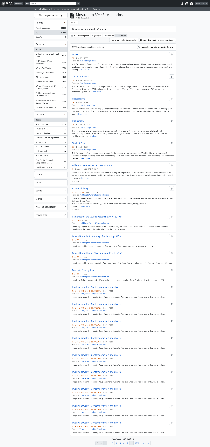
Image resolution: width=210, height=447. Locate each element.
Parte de (40, 44)
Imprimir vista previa (81, 36)
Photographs (78, 98)
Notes (75, 54)
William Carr (51, 143)
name (39, 174)
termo (39, 190)
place (38, 182)
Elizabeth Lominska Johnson (51, 138)
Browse (18, 4)
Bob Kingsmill (51, 152)
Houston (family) (51, 134)
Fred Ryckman (51, 129)
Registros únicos (51, 28)
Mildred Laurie (51, 156)
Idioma (39, 22)
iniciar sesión (201, 4)
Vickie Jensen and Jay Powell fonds (51, 55)
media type (41, 214)
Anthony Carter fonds (51, 73)
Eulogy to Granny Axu (83, 270)
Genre (39, 198)
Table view (121, 36)
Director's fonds (51, 77)
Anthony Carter (51, 125)
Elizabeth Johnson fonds (51, 108)
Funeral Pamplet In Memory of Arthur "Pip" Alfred (97, 236)
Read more (85, 69)
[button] (181, 3)
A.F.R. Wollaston (51, 147)
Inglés (51, 33)
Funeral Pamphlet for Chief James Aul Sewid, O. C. (97, 253)
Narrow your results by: (51, 15)
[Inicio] (7, 3)
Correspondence (80, 76)
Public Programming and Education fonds (51, 94)
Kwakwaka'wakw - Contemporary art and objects (96, 287)
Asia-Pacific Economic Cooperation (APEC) (51, 161)
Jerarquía (97, 36)
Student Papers (80, 143)
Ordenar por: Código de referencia (123, 40)
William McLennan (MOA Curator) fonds (51, 87)
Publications (78, 121)
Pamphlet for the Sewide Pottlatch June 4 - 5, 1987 (97, 216)
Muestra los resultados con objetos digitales (156, 47)
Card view (110, 36)
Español (51, 37)
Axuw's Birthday (80, 188)
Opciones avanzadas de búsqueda (89, 29)
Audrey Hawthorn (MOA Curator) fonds (51, 101)
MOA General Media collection (51, 62)
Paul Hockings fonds (88, 61)
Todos (38, 49)
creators (40, 114)
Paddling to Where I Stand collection (94, 195)
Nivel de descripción (46, 206)
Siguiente (145, 443)
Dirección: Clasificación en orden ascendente (157, 40)
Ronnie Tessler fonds (51, 82)
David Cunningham (51, 167)
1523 (137, 443)
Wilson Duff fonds (51, 68)
